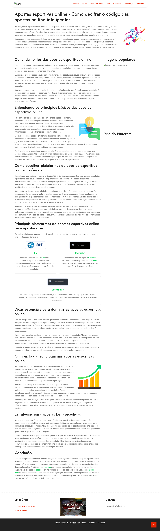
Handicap (129, 4)
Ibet (108, 4)
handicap (47, 467)
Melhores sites (96, 4)
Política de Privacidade (26, 506)
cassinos (40, 470)
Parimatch (117, 4)
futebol (95, 260)
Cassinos (140, 4)
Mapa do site (22, 510)
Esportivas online (80, 4)
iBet (43, 258)
